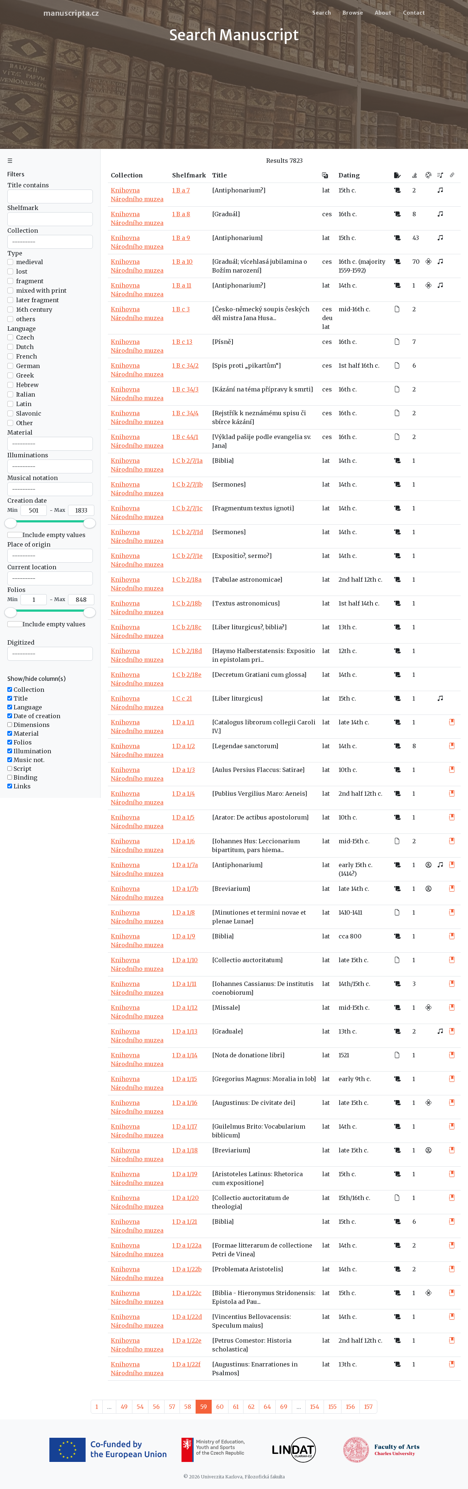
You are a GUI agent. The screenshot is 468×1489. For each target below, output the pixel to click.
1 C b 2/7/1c (187, 508)
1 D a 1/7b (185, 888)
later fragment (37, 300)
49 (124, 1406)
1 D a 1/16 (184, 1102)
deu (327, 318)
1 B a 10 (182, 261)
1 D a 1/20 (185, 1197)
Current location (31, 567)
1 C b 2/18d (187, 651)
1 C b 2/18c (186, 627)
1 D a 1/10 (185, 960)
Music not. (28, 760)
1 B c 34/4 (185, 413)
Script (21, 768)
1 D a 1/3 (183, 769)
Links (21, 786)
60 (220, 1406)
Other (24, 423)
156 (350, 1406)
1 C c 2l (182, 698)
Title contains (28, 185)
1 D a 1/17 (184, 1126)
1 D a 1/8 (183, 912)
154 (314, 1406)
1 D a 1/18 (185, 1150)
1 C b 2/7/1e (187, 555)
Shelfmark (22, 207)
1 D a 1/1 (183, 722)
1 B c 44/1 (185, 436)
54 (140, 1406)
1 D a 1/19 (184, 1174)
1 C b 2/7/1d (187, 532)
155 (332, 1406)
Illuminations (27, 455)
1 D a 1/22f (186, 1364)
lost (21, 271)
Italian (25, 394)
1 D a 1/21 (184, 1221)
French (26, 356)
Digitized (20, 642)
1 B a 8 (181, 214)
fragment (30, 281)
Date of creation (36, 716)
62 (251, 1406)
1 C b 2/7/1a (187, 460)
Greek (25, 375)
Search (321, 13)
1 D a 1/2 (183, 746)
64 (267, 1406)
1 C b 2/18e (186, 674)
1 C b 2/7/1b (187, 484)
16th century (34, 309)
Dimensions (31, 724)
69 (283, 1406)
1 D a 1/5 (183, 817)
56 (156, 1406)
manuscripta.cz (71, 13)
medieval (29, 262)
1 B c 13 (182, 341)
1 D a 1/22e (186, 1340)
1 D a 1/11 (184, 983)
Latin (23, 404)
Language (21, 328)
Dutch (25, 346)
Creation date (27, 500)
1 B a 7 (181, 190)
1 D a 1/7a (185, 865)
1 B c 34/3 (185, 389)
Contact (414, 13)
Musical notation (32, 477)
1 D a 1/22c (186, 1293)
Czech (25, 337)
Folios (16, 589)
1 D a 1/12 (184, 1007)
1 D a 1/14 (184, 1055)
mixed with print (41, 290)
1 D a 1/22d (187, 1316)
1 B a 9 (181, 237)
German (28, 366)
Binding (24, 777)
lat (326, 190)
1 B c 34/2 (185, 365)
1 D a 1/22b (186, 1269)
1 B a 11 (181, 285)
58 (187, 1406)
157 (368, 1406)
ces (327, 214)
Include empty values (54, 535)
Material (20, 432)
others (25, 319)
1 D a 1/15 (184, 1079)
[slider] (10, 523)
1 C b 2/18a (186, 579)
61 (236, 1406)
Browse (353, 13)
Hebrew (27, 385)
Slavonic (28, 413)
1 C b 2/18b (186, 603)
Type (14, 253)
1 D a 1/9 (183, 936)
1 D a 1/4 (183, 793)
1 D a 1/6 (183, 841)
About (383, 13)
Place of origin (28, 544)
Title (20, 698)
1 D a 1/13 (184, 1031)
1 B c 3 (181, 309)
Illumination (31, 751)
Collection (22, 230)
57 (172, 1406)
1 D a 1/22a (186, 1245)
